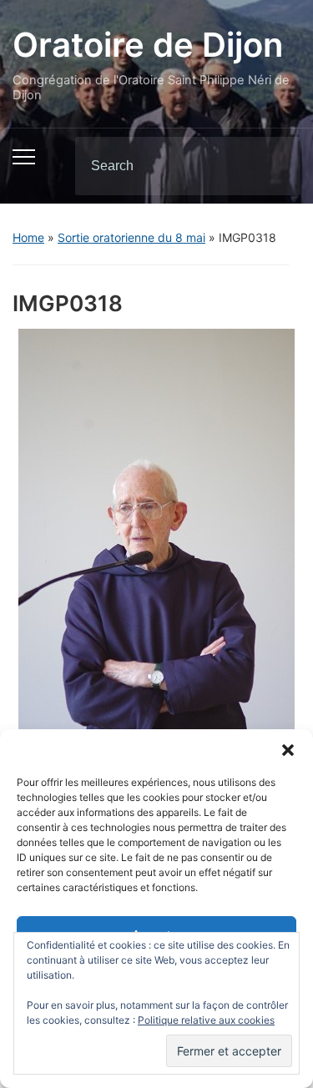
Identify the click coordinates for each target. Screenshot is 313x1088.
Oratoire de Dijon (148, 44)
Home (28, 237)
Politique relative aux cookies (206, 1020)
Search (273, 166)
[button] (288, 750)
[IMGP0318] (156, 535)
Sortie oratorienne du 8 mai (131, 237)
